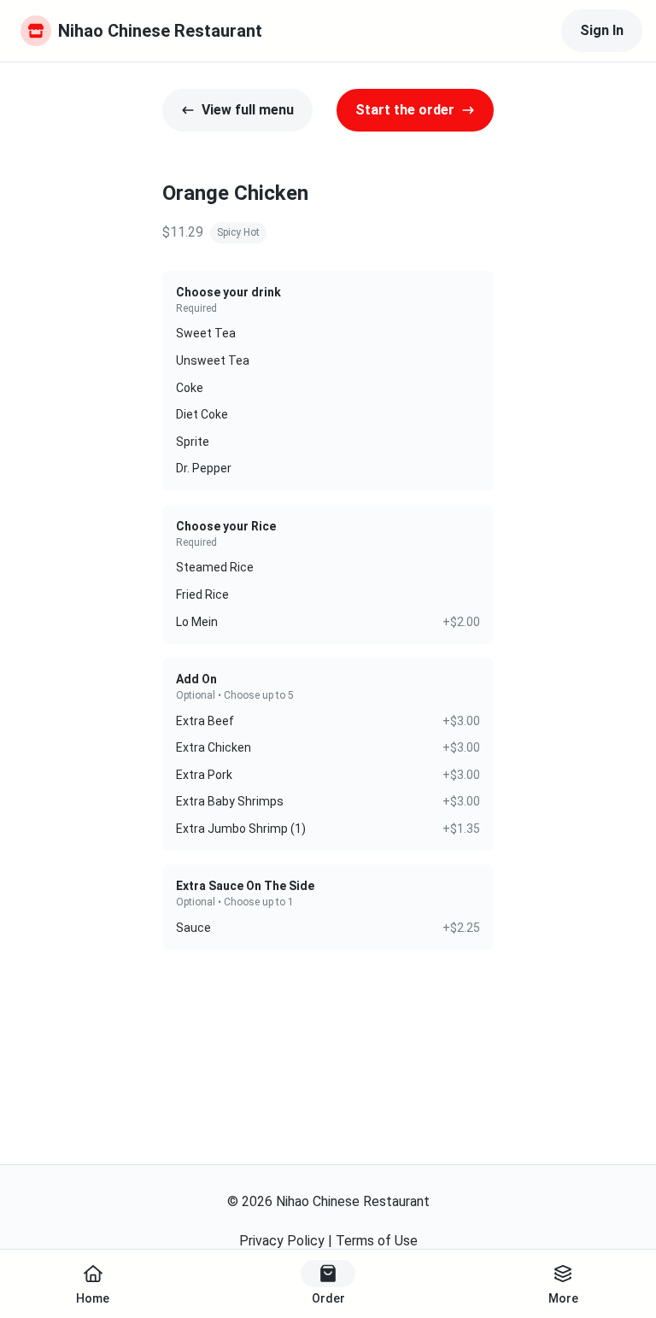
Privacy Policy (282, 1241)
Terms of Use (377, 1241)
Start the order (404, 110)
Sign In (602, 30)
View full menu (248, 110)
